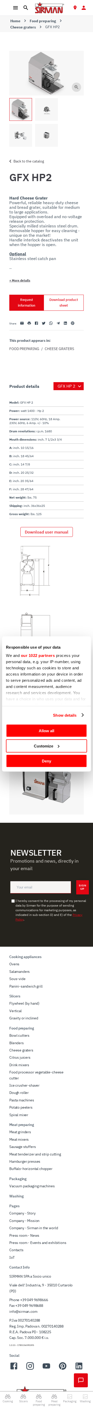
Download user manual (46, 532)
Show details (64, 715)
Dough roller (19, 1092)
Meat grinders (20, 1132)
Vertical (15, 1011)
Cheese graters (23, 27)
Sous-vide (17, 978)
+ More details (19, 280)
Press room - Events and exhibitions (37, 1242)
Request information (26, 303)
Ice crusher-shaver (24, 1085)
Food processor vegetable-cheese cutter (36, 1075)
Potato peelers (21, 1107)
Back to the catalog (28, 161)
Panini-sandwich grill (26, 986)
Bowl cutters (19, 1035)
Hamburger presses (24, 1161)
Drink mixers (19, 1065)
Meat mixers (19, 1139)
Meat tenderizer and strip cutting (35, 1154)
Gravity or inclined (23, 1018)
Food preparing (43, 21)
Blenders (16, 1043)
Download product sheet (63, 303)
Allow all (46, 731)
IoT (12, 1257)
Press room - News (24, 1235)
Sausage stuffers (22, 1146)
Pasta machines (21, 1100)
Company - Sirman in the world (33, 1228)
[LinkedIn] (78, 1369)
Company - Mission (24, 1220)
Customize (43, 746)
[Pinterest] (62, 1369)
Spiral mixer (18, 1115)
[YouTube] (46, 1369)
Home (15, 21)
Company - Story (22, 1213)
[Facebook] (13, 1369)
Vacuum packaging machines (32, 1186)
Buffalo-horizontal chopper (30, 1168)
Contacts (16, 1250)
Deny (46, 761)
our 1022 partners (38, 655)
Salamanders (19, 971)
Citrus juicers (19, 1057)
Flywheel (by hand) (24, 1003)
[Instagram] (30, 1369)
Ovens (14, 964)
